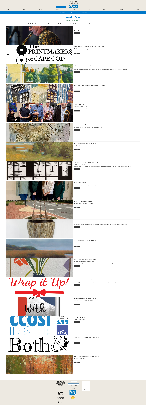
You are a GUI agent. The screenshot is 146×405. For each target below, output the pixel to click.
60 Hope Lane (60, 382)
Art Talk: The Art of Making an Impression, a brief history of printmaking (89, 85)
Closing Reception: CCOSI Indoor (81, 317)
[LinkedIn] (73, 388)
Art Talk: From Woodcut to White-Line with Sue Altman (85, 259)
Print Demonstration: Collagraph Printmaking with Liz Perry (86, 124)
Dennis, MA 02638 (60, 384)
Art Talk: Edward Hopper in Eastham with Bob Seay (85, 65)
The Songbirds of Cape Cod (80, 182)
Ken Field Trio (77, 27)
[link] (19, 23)
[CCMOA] (69, 388)
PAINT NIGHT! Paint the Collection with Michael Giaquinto (86, 143)
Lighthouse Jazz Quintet (79, 104)
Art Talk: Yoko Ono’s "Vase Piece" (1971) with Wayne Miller (86, 162)
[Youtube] (74, 388)
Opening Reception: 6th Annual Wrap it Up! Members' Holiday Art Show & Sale (91, 279)
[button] (40, 9)
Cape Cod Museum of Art (60, 381)
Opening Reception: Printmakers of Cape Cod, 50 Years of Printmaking (89, 46)
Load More (73, 376)
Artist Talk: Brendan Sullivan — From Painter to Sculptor (86, 220)
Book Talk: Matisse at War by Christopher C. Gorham (85, 298)
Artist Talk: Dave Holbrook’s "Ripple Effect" (83, 201)
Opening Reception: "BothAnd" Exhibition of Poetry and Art (86, 337)
